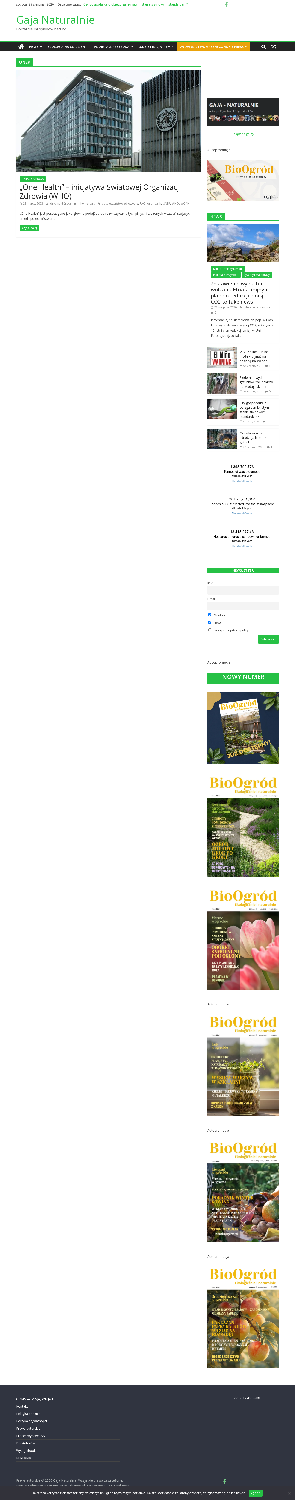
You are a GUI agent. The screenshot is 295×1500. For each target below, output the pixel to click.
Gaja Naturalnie (55, 19)
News (33, 46)
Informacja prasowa (257, 307)
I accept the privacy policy (230, 630)
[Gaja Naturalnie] (21, 46)
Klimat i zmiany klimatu (228, 269)
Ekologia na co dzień (66, 46)
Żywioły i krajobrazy (257, 275)
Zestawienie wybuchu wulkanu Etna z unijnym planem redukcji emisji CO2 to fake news (240, 292)
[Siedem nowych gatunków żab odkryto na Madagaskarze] (222, 375)
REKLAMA (23, 1458)
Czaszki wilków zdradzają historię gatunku (253, 437)
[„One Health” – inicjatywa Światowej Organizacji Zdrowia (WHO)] (108, 72)
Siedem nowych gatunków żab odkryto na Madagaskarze (126, 4)
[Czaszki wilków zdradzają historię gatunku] (222, 431)
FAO (142, 203)
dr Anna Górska (60, 203)
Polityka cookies (28, 1414)
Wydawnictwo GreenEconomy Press (212, 46)
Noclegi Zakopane (246, 1397)
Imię (210, 583)
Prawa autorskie (28, 1428)
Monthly (219, 615)
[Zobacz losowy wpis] (274, 46)
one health (154, 203)
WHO (175, 203)
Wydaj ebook (26, 1450)
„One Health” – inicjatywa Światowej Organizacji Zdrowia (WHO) (100, 191)
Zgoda (255, 1493)
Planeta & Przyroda (111, 46)
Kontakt (22, 1406)
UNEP (166, 203)
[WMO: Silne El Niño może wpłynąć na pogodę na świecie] (222, 350)
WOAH (185, 203)
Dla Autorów (25, 1443)
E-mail (211, 599)
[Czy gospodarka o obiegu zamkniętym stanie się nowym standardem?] (222, 401)
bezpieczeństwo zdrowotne (120, 203)
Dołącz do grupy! (243, 134)
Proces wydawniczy (30, 1436)
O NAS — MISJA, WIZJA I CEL (37, 1399)
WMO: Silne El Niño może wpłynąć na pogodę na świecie (254, 356)
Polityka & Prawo (33, 179)
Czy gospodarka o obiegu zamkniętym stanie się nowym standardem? (254, 410)
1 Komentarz (86, 203)
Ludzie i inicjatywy (154, 46)
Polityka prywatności (31, 1421)
